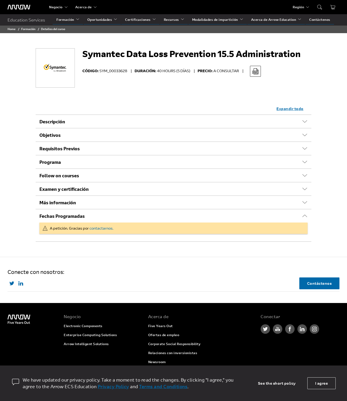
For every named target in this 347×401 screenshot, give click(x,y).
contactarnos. (101, 228)
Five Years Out (160, 326)
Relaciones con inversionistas (172, 353)
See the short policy (277, 383)
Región (298, 7)
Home (12, 29)
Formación (65, 19)
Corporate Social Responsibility (174, 344)
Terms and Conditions (163, 386)
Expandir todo (290, 108)
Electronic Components (83, 326)
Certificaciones (138, 19)
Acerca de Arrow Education (273, 19)
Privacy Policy (113, 386)
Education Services (26, 20)
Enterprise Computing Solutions (90, 335)
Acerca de (83, 7)
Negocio (56, 7)
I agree (321, 383)
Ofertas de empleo (163, 335)
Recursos (171, 19)
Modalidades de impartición (215, 19)
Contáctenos (319, 19)
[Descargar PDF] (255, 71)
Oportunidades (99, 19)
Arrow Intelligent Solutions (86, 344)
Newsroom (157, 362)
